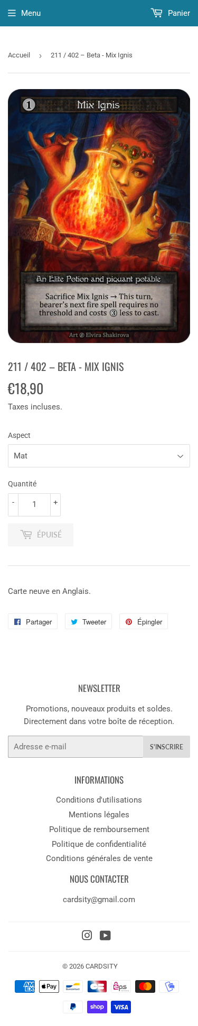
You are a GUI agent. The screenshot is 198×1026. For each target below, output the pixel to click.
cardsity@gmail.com (99, 899)
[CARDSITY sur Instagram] (87, 937)
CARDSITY (102, 966)
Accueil (19, 55)
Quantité (22, 484)
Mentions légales (99, 814)
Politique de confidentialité (99, 844)
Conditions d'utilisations (99, 800)
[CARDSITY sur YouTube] (105, 937)
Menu (31, 13)
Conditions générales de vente (99, 858)
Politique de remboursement (99, 829)
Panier (178, 13)
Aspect (19, 435)
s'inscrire (166, 747)
